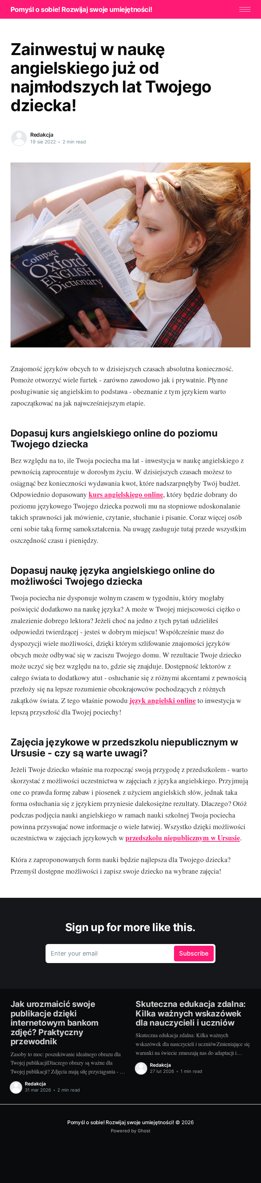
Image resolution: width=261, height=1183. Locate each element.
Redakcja (41, 134)
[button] (244, 9)
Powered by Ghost (131, 1130)
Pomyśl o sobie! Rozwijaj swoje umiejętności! (81, 9)
